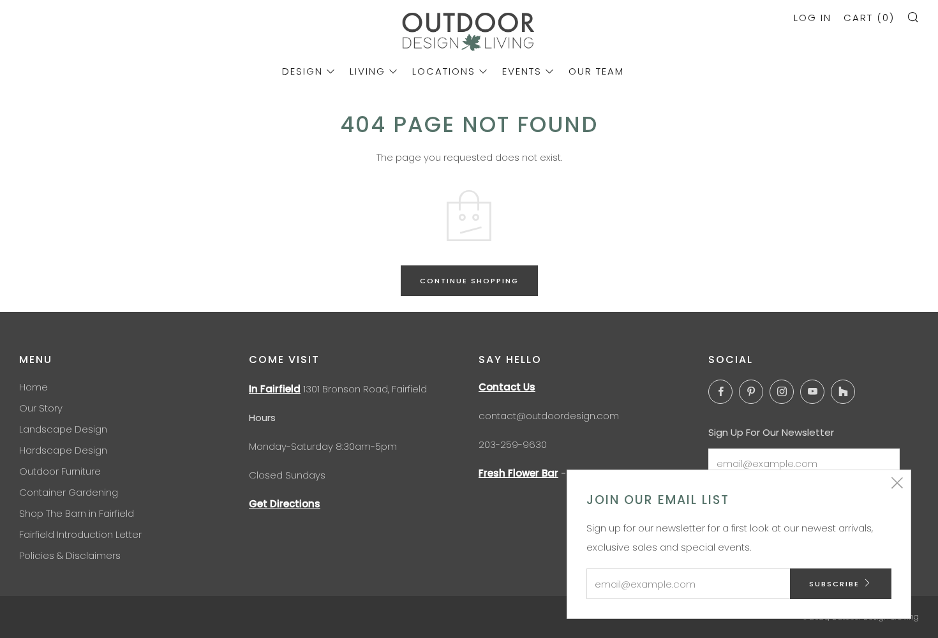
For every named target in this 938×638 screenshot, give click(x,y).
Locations (443, 71)
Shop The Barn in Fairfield (76, 513)
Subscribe (834, 584)
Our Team (596, 71)
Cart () (869, 17)
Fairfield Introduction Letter (80, 534)
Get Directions (284, 503)
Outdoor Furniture (60, 471)
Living (367, 71)
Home (33, 387)
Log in (812, 17)
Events (522, 71)
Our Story (41, 408)
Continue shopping (469, 281)
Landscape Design (63, 429)
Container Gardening (68, 492)
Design (302, 71)
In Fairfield (275, 389)
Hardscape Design (63, 450)
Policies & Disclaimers (70, 555)
